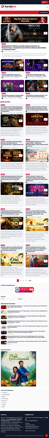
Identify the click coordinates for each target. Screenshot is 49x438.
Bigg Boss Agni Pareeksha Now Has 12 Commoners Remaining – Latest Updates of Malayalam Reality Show (37, 108)
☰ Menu (44, 2)
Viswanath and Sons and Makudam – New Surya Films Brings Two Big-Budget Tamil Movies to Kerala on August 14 (26, 316)
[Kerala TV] (9, 7)
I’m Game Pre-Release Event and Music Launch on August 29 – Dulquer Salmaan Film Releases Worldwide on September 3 (36, 76)
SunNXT (4, 405)
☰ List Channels (44, 12)
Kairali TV (39, 217)
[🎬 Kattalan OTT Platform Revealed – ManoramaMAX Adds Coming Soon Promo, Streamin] (4, 322)
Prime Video (5, 398)
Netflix (3, 396)
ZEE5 (3, 407)
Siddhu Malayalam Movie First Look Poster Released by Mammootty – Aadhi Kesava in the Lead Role (12, 177)
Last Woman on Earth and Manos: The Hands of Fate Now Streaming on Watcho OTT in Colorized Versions (36, 97)
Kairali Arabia (15, 251)
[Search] (47, 7)
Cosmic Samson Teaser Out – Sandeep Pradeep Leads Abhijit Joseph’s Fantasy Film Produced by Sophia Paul (36, 178)
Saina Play (4, 401)
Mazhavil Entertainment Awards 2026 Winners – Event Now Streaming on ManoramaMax (12, 97)
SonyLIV (4, 403)
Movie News (16, 51)
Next (30, 280)
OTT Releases (20, 98)
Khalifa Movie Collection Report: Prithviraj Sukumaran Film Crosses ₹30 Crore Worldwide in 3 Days (11, 212)
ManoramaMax (6, 394)
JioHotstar (4, 392)
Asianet (36, 111)
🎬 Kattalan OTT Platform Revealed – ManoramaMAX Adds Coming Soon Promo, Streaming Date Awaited (27, 322)
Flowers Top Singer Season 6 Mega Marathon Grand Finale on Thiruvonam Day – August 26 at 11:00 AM (12, 144)
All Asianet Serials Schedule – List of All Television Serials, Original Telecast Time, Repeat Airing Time (27, 327)
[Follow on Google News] (24, 290)
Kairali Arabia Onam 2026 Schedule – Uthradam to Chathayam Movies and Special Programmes (12, 248)
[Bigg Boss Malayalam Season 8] (24, 20)
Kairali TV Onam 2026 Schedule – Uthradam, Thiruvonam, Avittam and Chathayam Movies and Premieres (36, 213)
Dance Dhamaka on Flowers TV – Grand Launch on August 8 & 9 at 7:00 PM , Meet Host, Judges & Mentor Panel (27, 306)
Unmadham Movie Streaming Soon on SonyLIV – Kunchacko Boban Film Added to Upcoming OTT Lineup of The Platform (12, 109)
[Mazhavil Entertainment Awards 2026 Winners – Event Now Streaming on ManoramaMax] (12, 86)
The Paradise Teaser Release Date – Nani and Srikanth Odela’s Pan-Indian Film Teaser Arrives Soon (27, 342)
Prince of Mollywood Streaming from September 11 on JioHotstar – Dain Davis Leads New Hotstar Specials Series (36, 249)
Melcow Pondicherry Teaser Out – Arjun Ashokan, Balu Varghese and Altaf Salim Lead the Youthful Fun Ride (12, 76)
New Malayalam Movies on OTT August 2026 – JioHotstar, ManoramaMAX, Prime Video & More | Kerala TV (37, 144)
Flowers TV (14, 147)
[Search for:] (9, 299)
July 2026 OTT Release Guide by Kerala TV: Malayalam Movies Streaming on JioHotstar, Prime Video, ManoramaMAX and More (26, 332)
